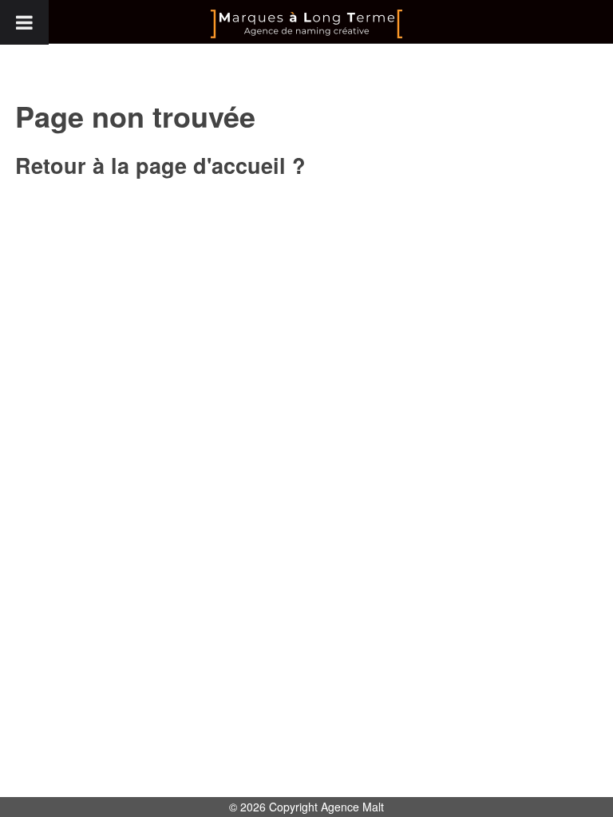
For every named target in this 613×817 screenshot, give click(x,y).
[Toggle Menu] (24, 22)
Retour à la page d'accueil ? (160, 165)
